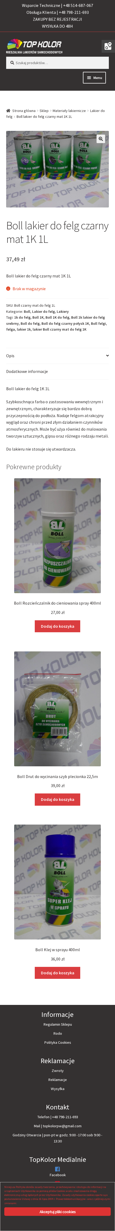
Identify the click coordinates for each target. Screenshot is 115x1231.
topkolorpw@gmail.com (62, 1126)
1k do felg (22, 317)
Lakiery (63, 311)
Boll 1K (38, 317)
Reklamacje (57, 1079)
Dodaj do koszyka (57, 626)
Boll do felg (30, 323)
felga (10, 329)
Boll (27, 311)
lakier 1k (24, 329)
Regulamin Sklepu (57, 1024)
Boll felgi (98, 323)
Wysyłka (57, 1088)
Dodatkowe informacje (27, 371)
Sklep (44, 110)
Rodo (57, 1033)
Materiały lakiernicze (69, 110)
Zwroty (58, 1070)
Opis (10, 355)
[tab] (57, 356)
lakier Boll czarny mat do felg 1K (59, 329)
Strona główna (24, 110)
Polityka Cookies (57, 1042)
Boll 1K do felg (57, 317)
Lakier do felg (43, 311)
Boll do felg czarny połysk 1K (65, 323)
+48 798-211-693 (65, 1116)
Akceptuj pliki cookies (57, 1211)
